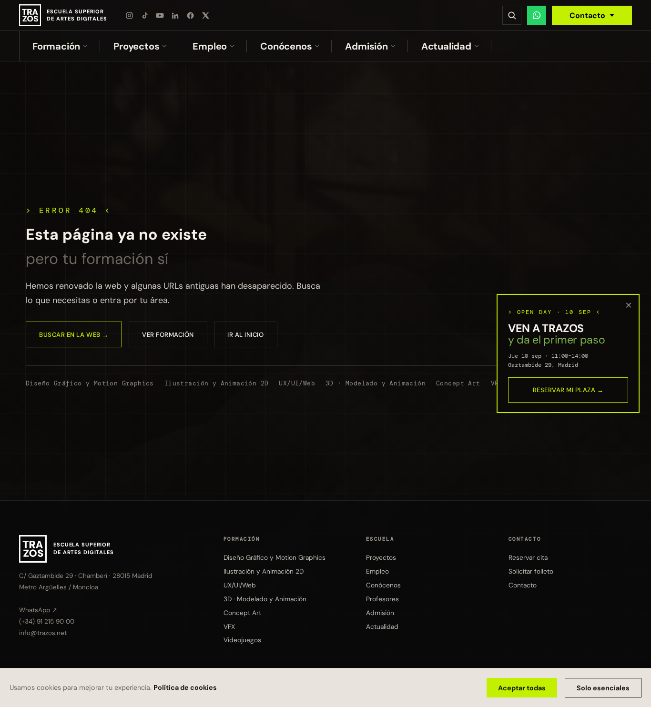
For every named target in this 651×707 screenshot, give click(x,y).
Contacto (587, 15)
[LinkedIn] (175, 15)
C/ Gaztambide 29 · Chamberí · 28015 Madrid (85, 576)
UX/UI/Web (297, 383)
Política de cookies (185, 687)
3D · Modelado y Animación (376, 383)
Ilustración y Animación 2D (216, 383)
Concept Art (458, 383)
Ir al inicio (245, 335)
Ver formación (168, 335)
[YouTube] (160, 15)
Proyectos (136, 46)
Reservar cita (528, 557)
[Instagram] (129, 15)
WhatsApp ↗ (38, 610)
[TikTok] (145, 15)
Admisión (366, 46)
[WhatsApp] (536, 15)
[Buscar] (511, 15)
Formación (56, 46)
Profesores (382, 599)
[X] (206, 15)
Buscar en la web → (73, 335)
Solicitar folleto (531, 571)
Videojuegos (242, 640)
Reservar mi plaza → (568, 390)
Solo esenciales (603, 688)
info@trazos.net (43, 633)
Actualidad (446, 46)
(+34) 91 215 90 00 (46, 622)
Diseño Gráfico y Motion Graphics (90, 383)
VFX (229, 626)
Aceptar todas (522, 688)
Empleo (210, 46)
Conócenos (286, 46)
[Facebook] (190, 15)
